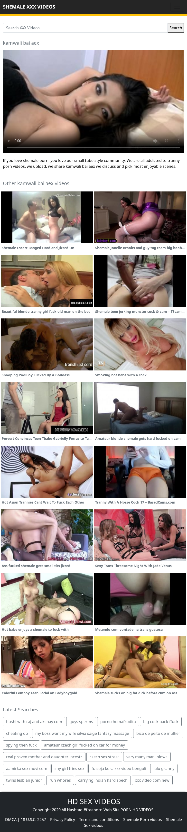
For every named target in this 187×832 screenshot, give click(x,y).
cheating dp (17, 733)
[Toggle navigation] (177, 7)
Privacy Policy (62, 819)
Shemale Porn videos (142, 819)
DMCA (11, 819)
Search (175, 28)
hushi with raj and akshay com (34, 721)
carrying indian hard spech (103, 780)
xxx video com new (152, 780)
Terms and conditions (99, 819)
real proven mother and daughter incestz (44, 756)
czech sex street (104, 756)
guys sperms (81, 721)
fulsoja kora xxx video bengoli (119, 768)
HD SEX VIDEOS (93, 801)
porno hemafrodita (118, 721)
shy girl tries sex (69, 768)
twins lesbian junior (24, 780)
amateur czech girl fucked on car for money (84, 745)
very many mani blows (147, 756)
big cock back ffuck (160, 721)
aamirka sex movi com (26, 768)
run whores (60, 780)
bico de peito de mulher (158, 733)
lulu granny (163, 768)
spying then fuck (21, 745)
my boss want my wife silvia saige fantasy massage (82, 733)
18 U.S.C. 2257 (33, 819)
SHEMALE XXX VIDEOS (29, 6)
